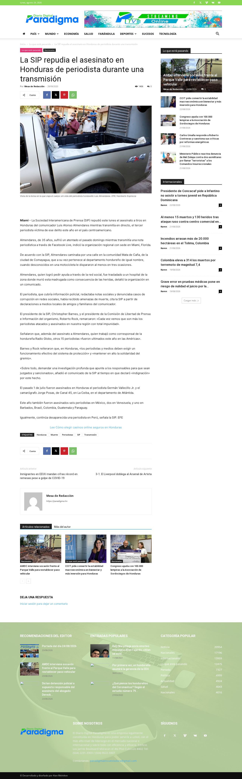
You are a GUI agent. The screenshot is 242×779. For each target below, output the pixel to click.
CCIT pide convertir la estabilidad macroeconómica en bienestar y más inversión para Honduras (84, 570)
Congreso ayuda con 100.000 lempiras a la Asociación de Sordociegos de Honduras (126, 570)
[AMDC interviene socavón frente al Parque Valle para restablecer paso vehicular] (40, 549)
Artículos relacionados (36, 526)
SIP (78, 434)
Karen (164, 205)
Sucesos (148, 34)
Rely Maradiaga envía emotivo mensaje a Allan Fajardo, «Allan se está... (131, 650)
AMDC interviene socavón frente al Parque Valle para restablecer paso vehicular (40, 570)
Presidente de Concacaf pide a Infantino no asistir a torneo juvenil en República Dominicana (190, 195)
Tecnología (167, 34)
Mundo (50, 34)
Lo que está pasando (40, 44)
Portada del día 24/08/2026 (59, 646)
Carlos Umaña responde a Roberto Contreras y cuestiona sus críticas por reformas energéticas (199, 138)
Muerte (54, 434)
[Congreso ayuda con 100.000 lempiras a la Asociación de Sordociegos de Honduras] (131, 549)
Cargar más (190, 300)
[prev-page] (22, 581)
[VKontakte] (213, 2)
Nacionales (49, 50)
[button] (217, 34)
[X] (200, 2)
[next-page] (28, 581)
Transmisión (90, 434)
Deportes (126, 34)
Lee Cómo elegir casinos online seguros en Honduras (86, 427)
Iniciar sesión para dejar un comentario (44, 603)
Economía (71, 34)
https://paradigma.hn (56, 501)
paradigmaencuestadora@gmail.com (113, 761)
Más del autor (62, 526)
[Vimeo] (206, 2)
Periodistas (67, 434)
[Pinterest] (64, 95)
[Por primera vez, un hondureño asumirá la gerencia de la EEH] (99, 670)
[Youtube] (219, 2)
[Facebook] (194, 2)
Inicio (23, 44)
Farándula (106, 34)
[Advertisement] (86, 208)
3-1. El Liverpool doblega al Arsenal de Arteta (124, 474)
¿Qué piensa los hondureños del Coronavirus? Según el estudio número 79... (130, 687)
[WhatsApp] (73, 95)
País (33, 34)
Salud (88, 34)
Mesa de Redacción (173, 89)
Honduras (42, 434)
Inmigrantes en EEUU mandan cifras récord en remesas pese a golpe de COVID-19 (49, 476)
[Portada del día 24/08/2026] (29, 650)
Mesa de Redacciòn (34, 86)
